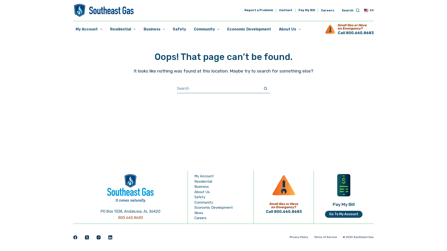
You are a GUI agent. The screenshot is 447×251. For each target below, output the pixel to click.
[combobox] (219, 88)
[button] (369, 10)
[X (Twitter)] (87, 237)
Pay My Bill (306, 10)
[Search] (350, 11)
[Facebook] (75, 237)
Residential (120, 29)
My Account (87, 29)
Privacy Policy (299, 237)
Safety (179, 29)
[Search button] (265, 88)
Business (152, 29)
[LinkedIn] (110, 237)
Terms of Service (325, 237)
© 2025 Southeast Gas (358, 237)
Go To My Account (343, 214)
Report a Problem (258, 10)
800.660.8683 (130, 217)
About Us (287, 29)
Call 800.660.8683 (356, 33)
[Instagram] (99, 237)
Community (204, 29)
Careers (327, 10)
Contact (285, 10)
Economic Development (249, 29)
